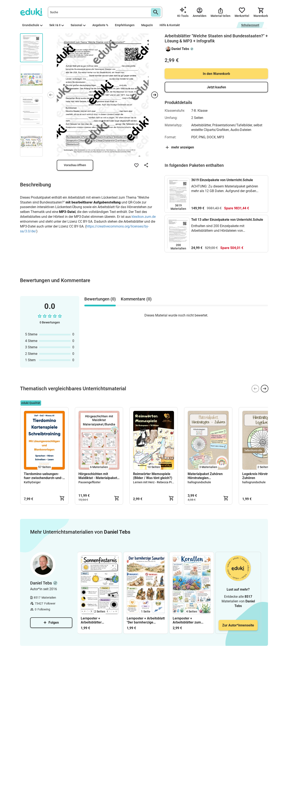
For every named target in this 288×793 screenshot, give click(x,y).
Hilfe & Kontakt (170, 25)
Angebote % (100, 25)
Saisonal (76, 25)
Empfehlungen (125, 25)
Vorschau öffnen (75, 165)
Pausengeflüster (89, 482)
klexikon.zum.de (144, 217)
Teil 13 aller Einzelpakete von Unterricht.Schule (227, 220)
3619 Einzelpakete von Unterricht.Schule (222, 180)
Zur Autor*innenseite (238, 625)
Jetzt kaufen (216, 87)
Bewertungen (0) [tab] (100, 299)
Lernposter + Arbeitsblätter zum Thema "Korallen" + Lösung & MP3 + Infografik (187, 620)
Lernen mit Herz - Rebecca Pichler (156, 482)
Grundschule (30, 25)
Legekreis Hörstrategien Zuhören (260, 476)
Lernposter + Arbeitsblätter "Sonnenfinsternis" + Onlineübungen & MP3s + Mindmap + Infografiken (98, 620)
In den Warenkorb (216, 74)
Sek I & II (55, 25)
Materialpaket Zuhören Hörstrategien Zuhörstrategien (205, 476)
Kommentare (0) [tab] (136, 299)
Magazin (147, 25)
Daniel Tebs (180, 49)
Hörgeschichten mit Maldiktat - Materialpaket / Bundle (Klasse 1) (98, 476)
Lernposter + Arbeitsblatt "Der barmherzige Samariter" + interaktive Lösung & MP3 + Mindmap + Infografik (146, 620)
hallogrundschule (199, 482)
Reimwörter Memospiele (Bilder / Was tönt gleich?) (152, 476)
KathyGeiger (32, 482)
